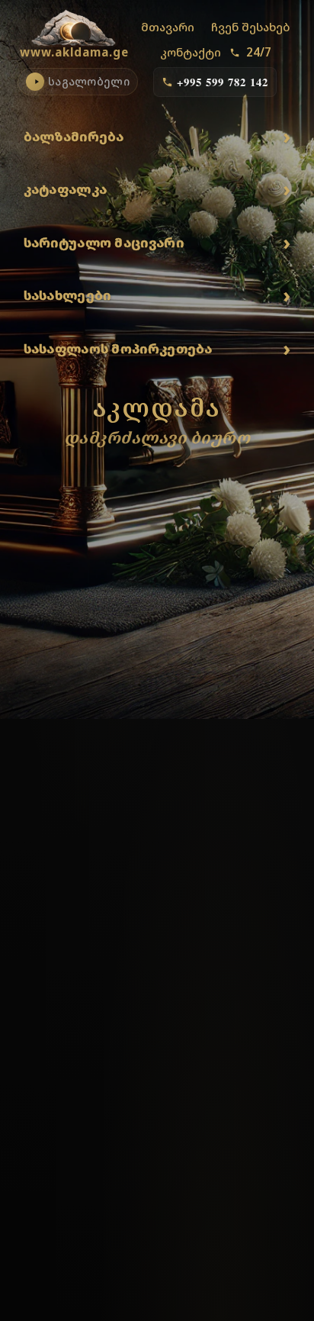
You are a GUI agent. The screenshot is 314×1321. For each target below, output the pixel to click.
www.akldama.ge (74, 52)
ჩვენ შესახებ (250, 26)
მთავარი (167, 26)
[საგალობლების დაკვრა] (35, 81)
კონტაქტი (190, 52)
